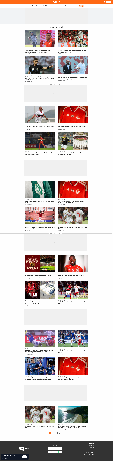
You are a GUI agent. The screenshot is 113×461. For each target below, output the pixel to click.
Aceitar (24, 456)
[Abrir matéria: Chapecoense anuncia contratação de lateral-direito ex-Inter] (40, 189)
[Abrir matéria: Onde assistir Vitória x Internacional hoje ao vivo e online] (40, 414)
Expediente (91, 445)
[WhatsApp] (58, 452)
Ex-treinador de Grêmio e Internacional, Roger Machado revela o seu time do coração (38, 51)
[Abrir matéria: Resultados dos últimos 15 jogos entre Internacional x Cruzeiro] (73, 338)
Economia (55, 6)
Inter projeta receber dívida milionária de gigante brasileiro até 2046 (72, 127)
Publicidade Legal (90, 447)
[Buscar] (105, 2)
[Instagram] (58, 448)
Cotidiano (61, 6)
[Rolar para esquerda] (30, 6)
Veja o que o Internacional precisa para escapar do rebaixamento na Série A (72, 51)
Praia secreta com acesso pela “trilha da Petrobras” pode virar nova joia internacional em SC (72, 426)
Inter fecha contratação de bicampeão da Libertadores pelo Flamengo (69, 378)
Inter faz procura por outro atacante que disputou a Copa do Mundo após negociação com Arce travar (72, 78)
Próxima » (60, 433)
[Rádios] (82, 6)
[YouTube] (51, 452)
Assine (109, 2)
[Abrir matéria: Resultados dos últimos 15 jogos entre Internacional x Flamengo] (73, 290)
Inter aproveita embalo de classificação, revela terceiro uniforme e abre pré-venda (38, 276)
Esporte (50, 6)
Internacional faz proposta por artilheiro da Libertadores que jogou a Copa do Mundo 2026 (38, 378)
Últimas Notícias (36, 6)
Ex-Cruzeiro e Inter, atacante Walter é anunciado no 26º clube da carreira (39, 127)
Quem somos (91, 443)
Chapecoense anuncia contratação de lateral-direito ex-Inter (39, 201)
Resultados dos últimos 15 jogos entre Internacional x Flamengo (73, 302)
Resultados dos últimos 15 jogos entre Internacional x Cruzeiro (73, 351)
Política (73, 6)
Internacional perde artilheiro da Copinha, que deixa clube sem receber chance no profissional (40, 228)
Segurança (67, 6)
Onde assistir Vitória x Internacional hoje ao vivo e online (39, 426)
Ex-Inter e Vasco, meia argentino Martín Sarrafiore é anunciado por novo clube (40, 153)
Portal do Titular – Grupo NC (87, 454)
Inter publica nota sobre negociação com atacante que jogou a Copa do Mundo (72, 201)
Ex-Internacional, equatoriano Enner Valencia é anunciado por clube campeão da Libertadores (71, 276)
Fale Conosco (91, 450)
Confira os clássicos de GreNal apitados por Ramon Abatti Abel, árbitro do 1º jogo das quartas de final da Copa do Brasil (40, 78)
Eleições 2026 (44, 6)
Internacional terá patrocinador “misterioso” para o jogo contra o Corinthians (39, 302)
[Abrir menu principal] (2, 2)
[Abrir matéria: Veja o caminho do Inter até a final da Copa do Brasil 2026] (73, 215)
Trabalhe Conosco (90, 452)
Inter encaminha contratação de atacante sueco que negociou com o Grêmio (72, 153)
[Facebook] (51, 448)
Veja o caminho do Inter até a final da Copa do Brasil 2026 (72, 228)
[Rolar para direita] (77, 6)
